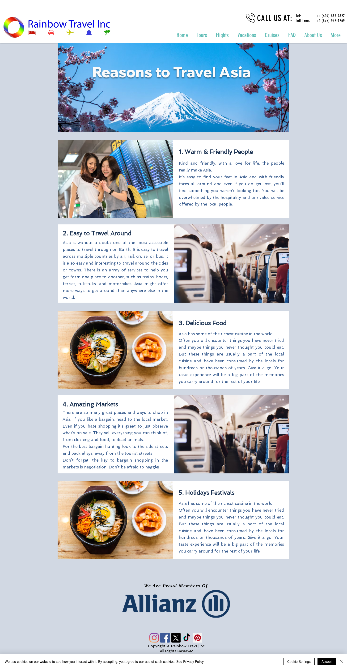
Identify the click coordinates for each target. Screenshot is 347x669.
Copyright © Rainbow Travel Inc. (176, 646)
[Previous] (31, 604)
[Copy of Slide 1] (173, 607)
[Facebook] (165, 638)
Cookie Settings (299, 661)
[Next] (316, 604)
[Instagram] (154, 638)
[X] (176, 638)
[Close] (341, 661)
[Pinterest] (197, 638)
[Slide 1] (169, 607)
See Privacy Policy (190, 661)
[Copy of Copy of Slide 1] (178, 607)
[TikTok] (186, 638)
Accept (327, 661)
